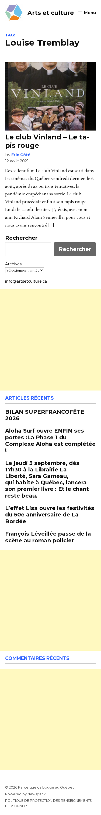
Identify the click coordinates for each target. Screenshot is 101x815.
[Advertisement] (50, 340)
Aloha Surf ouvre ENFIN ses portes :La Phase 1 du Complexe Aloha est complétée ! (50, 440)
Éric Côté (20, 154)
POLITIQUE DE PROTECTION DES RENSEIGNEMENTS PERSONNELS (48, 803)
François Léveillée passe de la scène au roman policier (48, 536)
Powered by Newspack (25, 794)
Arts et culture (50, 12)
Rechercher (21, 238)
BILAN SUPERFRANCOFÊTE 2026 (44, 415)
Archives (13, 264)
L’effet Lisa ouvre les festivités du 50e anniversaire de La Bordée (49, 514)
